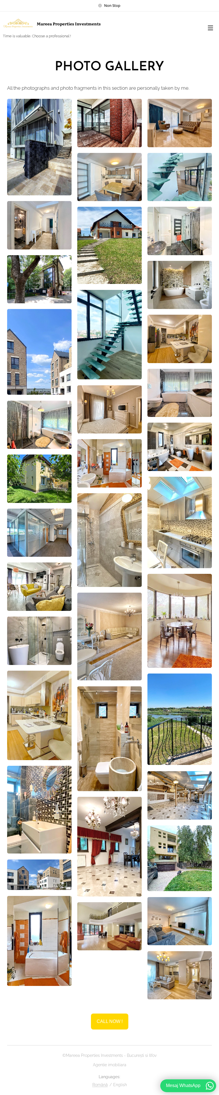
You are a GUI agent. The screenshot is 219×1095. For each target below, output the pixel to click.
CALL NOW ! (110, 1021)
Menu (210, 27)
